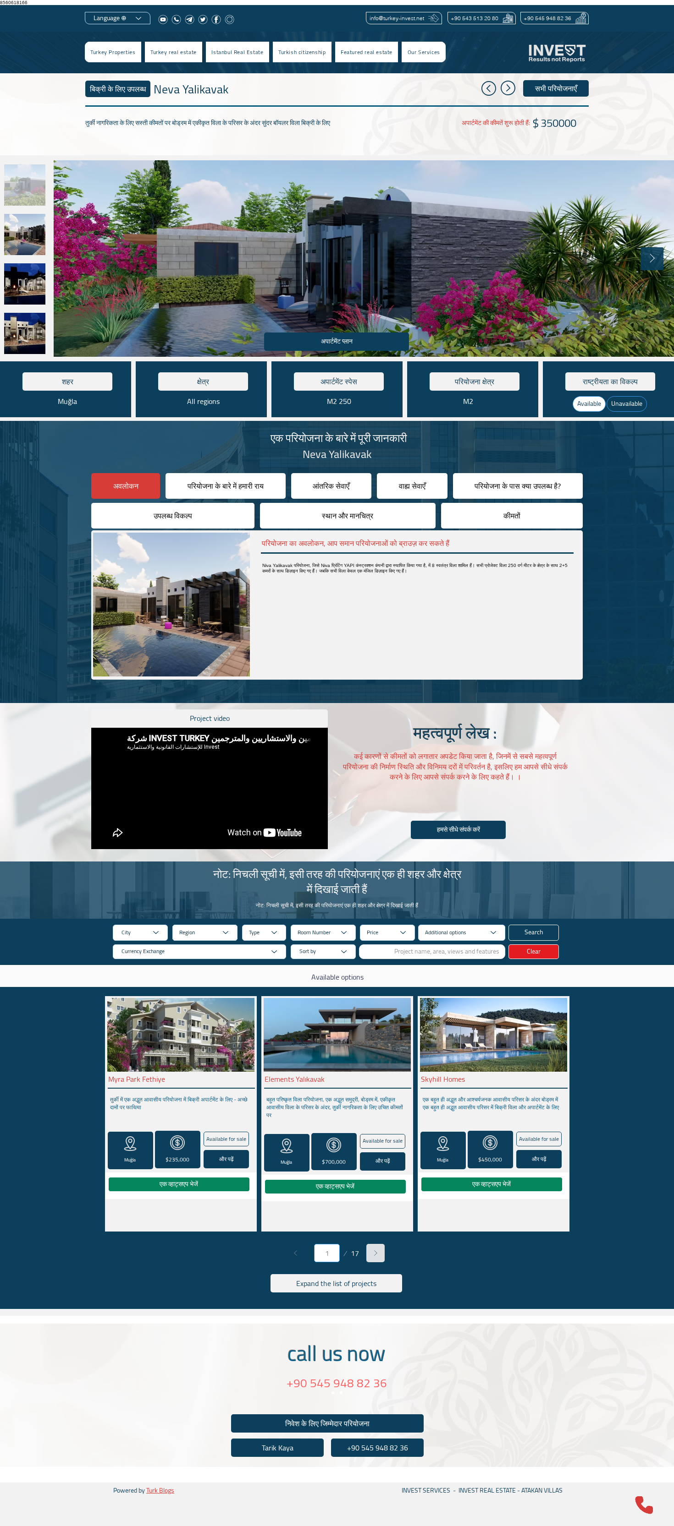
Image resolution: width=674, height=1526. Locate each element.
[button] (173, 52)
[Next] (375, 1253)
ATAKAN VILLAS (542, 1490)
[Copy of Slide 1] (341, 1392)
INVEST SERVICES (426, 1490)
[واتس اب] (176, 19)
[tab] (125, 486)
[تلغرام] (189, 19)
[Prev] (296, 1253)
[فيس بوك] (216, 19)
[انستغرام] (229, 19)
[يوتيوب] (163, 19)
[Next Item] (652, 258)
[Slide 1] (332, 1392)
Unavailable (626, 403)
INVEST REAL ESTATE (487, 1490)
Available (589, 403)
